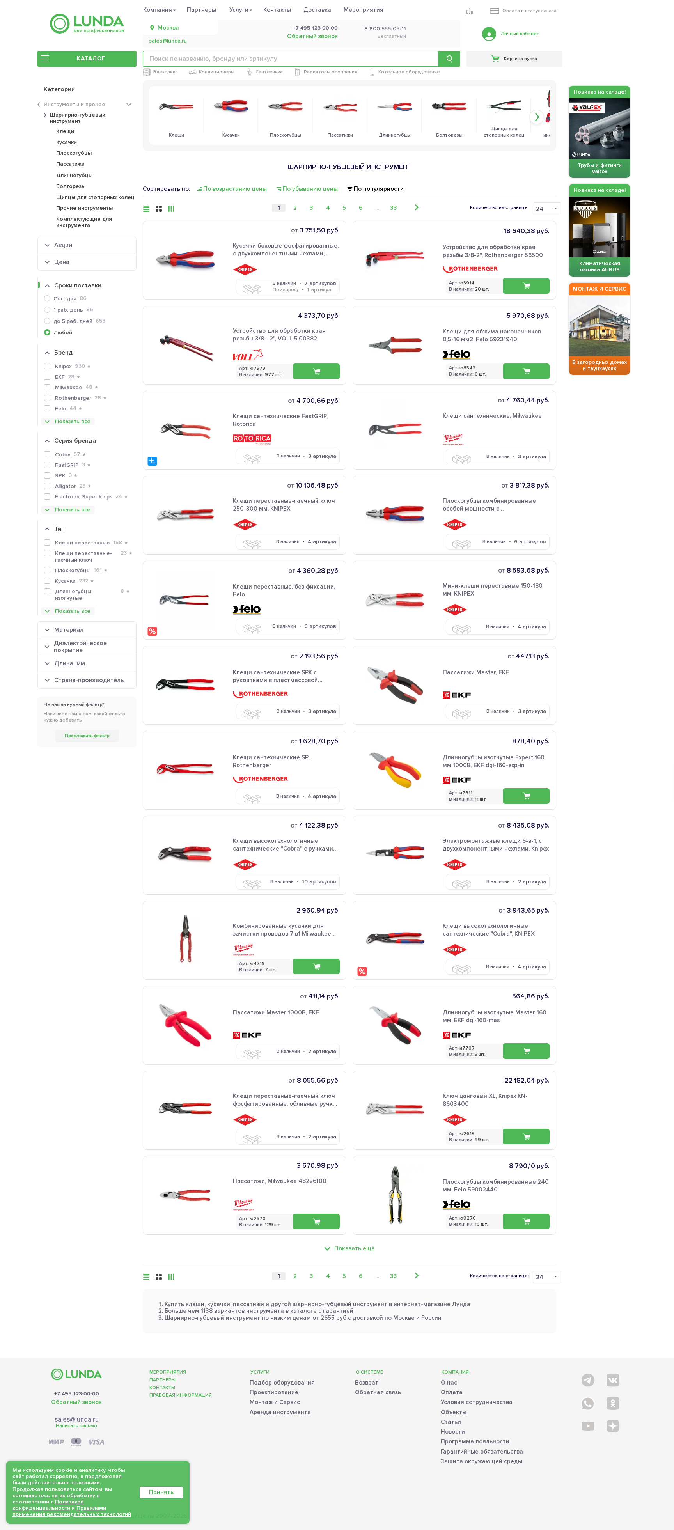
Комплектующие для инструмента (84, 222)
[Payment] (76, 1442)
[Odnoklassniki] (612, 1402)
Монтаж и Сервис (275, 1402)
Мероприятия (363, 9)
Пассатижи (70, 164)
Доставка (317, 9)
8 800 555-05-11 (385, 29)
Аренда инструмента (280, 1412)
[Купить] (316, 371)
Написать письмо (76, 1426)
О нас (449, 1382)
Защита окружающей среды (481, 1461)
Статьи (451, 1421)
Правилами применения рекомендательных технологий (71, 1511)
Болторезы (70, 186)
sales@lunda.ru (168, 41)
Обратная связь (378, 1392)
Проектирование (274, 1392)
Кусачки (66, 142)
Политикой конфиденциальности (48, 1504)
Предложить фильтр (87, 736)
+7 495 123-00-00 (315, 28)
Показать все (72, 421)
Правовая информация (180, 1395)
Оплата (452, 1392)
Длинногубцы (74, 175)
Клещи (65, 131)
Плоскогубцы (74, 153)
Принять (161, 1492)
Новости (453, 1431)
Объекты (453, 1412)
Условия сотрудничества (477, 1402)
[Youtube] (587, 1426)
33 (393, 207)
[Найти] (449, 59)
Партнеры (201, 9)
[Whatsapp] (587, 1402)
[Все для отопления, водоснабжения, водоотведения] (87, 23)
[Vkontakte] (612, 1378)
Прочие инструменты (84, 208)
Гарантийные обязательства (482, 1451)
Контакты (277, 9)
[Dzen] (612, 1426)
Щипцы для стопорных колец (95, 197)
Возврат (366, 1382)
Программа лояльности (475, 1441)
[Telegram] (587, 1378)
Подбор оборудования (282, 1382)
